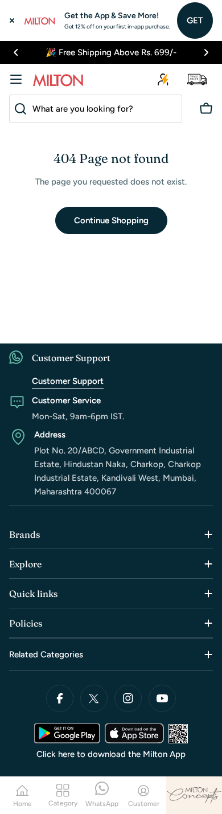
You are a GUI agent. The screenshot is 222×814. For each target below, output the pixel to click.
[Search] (18, 109)
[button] (16, 52)
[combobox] (95, 109)
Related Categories (46, 654)
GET (195, 20)
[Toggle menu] (16, 79)
